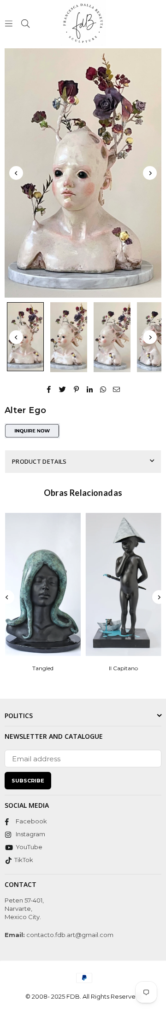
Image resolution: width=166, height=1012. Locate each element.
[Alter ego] (25, 337)
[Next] (150, 173)
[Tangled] (43, 584)
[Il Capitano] (123, 584)
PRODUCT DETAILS (39, 461)
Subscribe (28, 780)
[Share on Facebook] (49, 388)
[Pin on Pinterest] (76, 388)
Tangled (42, 668)
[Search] (25, 22)
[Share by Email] (116, 388)
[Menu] (8, 22)
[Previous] (16, 173)
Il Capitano (123, 668)
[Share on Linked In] (89, 388)
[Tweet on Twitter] (62, 388)
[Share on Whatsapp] (103, 388)
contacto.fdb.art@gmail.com (69, 934)
